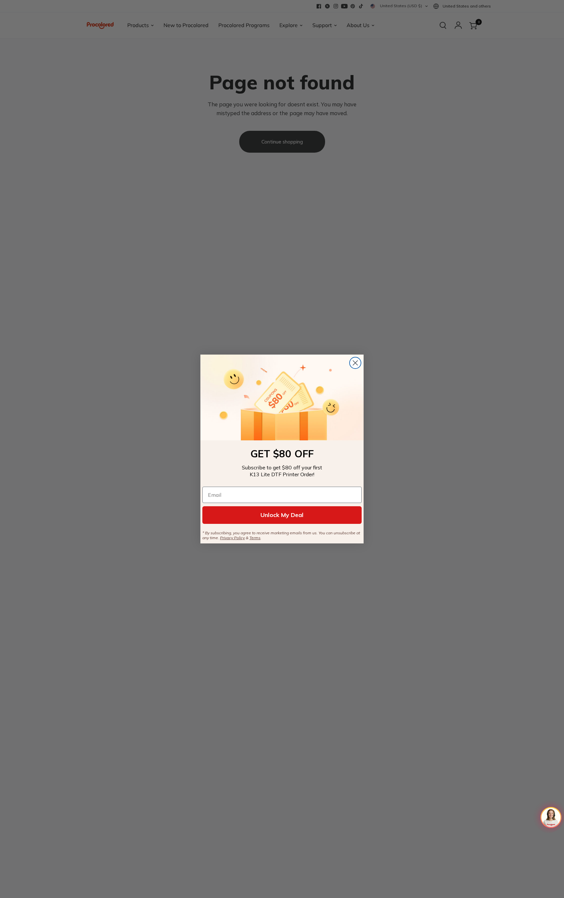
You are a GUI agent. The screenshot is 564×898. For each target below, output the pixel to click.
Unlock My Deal (282, 515)
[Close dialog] (355, 363)
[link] (282, 397)
